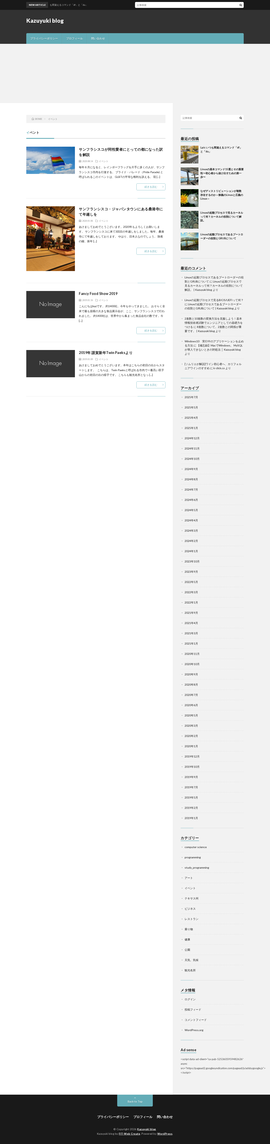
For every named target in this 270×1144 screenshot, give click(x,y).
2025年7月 (191, 397)
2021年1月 (191, 643)
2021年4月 (191, 623)
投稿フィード (193, 1009)
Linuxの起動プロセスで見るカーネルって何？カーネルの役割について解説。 (221, 216)
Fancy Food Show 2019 (98, 293)
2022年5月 (191, 582)
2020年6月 (191, 705)
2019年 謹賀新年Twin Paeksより (106, 352)
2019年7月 (191, 787)
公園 (187, 949)
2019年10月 (192, 766)
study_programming (197, 867)
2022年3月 (191, 592)
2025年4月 (191, 417)
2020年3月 (191, 725)
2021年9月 (191, 612)
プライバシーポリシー (44, 38)
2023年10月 (192, 561)
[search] (241, 5)
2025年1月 (191, 428)
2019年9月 (191, 777)
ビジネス (190, 908)
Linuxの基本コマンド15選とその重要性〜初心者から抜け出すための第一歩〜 (222, 173)
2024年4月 (191, 520)
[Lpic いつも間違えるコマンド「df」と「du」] (189, 154)
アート (189, 877)
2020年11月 (192, 653)
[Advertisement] (135, 73)
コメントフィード (196, 1019)
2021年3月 (191, 633)
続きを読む (150, 186)
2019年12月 (192, 756)
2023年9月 (191, 571)
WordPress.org (194, 1030)
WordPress (165, 1133)
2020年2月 (191, 736)
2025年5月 (191, 407)
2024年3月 (191, 530)
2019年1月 (191, 818)
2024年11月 (192, 448)
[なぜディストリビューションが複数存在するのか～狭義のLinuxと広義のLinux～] (189, 198)
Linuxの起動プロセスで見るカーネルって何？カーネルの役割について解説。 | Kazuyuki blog (214, 285)
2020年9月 (191, 674)
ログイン (190, 999)
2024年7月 (191, 489)
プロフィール (74, 38)
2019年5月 (191, 797)
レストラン (191, 919)
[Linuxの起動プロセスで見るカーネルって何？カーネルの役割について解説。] (189, 220)
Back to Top (135, 1101)
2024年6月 (191, 499)
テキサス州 (191, 898)
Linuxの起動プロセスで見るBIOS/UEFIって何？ (214, 300)
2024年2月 (191, 540)
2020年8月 (191, 684)
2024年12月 (192, 438)
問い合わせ (98, 38)
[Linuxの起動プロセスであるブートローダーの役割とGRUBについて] (189, 241)
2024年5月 (191, 510)
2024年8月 (191, 479)
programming (193, 857)
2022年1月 (191, 602)
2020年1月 (191, 746)
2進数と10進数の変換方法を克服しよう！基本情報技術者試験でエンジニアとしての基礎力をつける (214, 322)
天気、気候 (191, 960)
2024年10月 (192, 458)
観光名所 (190, 970)
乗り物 (189, 929)
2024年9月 (191, 469)
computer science (196, 847)
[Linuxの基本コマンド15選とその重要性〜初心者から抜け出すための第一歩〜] (189, 176)
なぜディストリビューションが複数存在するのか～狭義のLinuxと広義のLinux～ (221, 194)
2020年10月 (192, 664)
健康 (187, 939)
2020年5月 (191, 715)
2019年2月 (191, 807)
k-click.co (219, 368)
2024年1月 (191, 551)
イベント (103, 161)
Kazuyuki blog (45, 20)
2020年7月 (191, 694)
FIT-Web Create (129, 1133)
